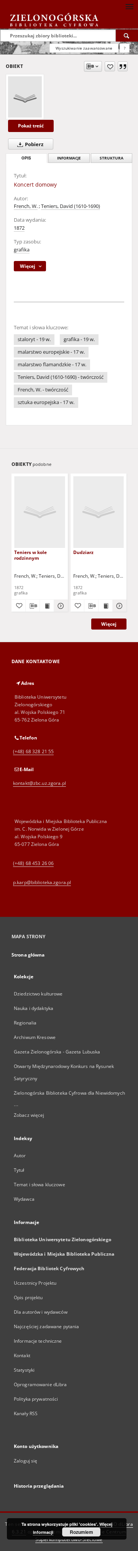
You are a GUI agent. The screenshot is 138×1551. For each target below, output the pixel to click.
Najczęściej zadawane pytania (46, 1326)
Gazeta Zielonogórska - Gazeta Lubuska (57, 1051)
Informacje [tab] (69, 158)
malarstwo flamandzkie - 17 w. (52, 364)
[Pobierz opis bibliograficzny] (32, 606)
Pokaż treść (31, 125)
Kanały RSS (26, 1413)
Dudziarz (83, 552)
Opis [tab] (26, 158)
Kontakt (22, 1355)
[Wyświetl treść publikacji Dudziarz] (105, 606)
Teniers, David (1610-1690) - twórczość (61, 377)
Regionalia (25, 1023)
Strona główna (28, 955)
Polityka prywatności (36, 1399)
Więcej (109, 624)
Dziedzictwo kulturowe (38, 994)
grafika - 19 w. (79, 339)
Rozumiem (81, 1531)
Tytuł (19, 1170)
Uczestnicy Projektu (35, 1283)
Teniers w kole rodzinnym (30, 555)
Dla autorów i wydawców (40, 1312)
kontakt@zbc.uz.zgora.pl (39, 783)
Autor (20, 1155)
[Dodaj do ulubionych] (110, 66)
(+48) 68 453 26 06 (33, 863)
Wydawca (24, 1199)
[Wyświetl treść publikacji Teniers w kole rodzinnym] (47, 606)
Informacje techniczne (38, 1341)
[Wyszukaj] (127, 35)
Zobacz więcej (29, 1115)
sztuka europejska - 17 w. (46, 402)
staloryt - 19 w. (34, 339)
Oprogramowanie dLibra (40, 1384)
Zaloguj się (26, 1461)
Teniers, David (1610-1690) (70, 206)
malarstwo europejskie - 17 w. (51, 352)
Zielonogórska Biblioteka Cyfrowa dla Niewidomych (69, 1093)
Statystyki (24, 1370)
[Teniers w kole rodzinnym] (40, 512)
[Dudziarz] (99, 512)
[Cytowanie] (123, 66)
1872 (19, 228)
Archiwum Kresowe (35, 1037)
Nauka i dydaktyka (33, 1008)
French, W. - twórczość (43, 390)
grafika (22, 249)
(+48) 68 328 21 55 (33, 751)
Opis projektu (28, 1297)
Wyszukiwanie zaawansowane (84, 48)
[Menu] (129, 6)
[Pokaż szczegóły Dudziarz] (118, 606)
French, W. (26, 206)
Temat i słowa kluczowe (39, 1184)
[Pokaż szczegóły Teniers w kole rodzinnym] (60, 606)
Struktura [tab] (111, 158)
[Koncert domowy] (25, 97)
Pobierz (33, 144)
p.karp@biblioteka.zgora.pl (42, 882)
